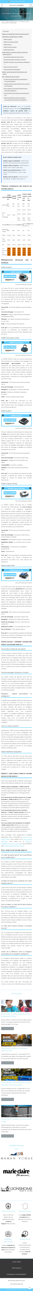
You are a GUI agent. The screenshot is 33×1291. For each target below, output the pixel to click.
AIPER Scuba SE (8, 39)
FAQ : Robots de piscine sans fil (10, 76)
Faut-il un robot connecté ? (11, 66)
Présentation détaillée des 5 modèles (12, 36)
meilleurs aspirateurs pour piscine (14, 846)
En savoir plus (7, 1028)
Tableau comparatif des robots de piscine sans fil (15, 34)
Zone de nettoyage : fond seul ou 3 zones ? (15, 59)
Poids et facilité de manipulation (12, 69)
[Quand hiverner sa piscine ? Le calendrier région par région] (16, 1040)
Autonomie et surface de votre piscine (14, 57)
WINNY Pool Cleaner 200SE (11, 42)
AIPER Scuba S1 (8, 44)
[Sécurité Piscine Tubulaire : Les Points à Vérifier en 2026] (16, 1111)
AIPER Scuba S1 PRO (9, 49)
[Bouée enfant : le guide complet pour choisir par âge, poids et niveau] (16, 1006)
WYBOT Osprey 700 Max (10, 47)
